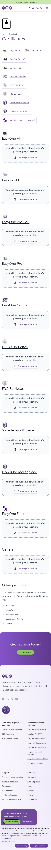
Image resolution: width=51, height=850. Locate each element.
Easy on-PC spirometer (36, 743)
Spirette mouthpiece (19, 103)
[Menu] (47, 8)
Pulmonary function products (35, 724)
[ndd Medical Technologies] (25, 676)
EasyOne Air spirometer (36, 738)
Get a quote (27, 652)
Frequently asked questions (12, 777)
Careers (30, 790)
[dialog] (25, 837)
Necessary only (22, 846)
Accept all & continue (39, 846)
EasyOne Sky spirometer (37, 747)
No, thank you (27, 821)
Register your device (12, 799)
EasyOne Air (15, 50)
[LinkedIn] (12, 699)
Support (5, 773)
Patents (30, 795)
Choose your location (28, 158)
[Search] (41, 8)
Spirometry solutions (10, 738)
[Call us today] (37, 8)
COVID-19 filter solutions (12, 730)
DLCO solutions (8, 734)
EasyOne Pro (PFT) (34, 734)
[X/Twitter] (7, 699)
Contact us (31, 777)
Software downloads (10, 782)
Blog (29, 786)
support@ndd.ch (36, 596)
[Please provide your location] (29, 8)
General (31, 120)
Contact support (10, 795)
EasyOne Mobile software (37, 759)
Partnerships (32, 799)
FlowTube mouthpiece (20, 111)
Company (31, 773)
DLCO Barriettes (17, 85)
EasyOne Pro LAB (17, 59)
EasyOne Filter (16, 120)
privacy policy (6, 838)
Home (4, 34)
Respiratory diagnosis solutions (10, 724)
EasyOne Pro (15, 68)
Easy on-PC (37, 50)
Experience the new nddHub (24, 2)
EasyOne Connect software (34, 753)
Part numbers (7, 790)
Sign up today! (13, 821)
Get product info (36, 763)
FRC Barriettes (16, 94)
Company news (33, 782)
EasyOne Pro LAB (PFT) (36, 730)
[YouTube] (16, 699)
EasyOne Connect (18, 76)
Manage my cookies (8, 841)
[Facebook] (3, 699)
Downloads (13, 34)
